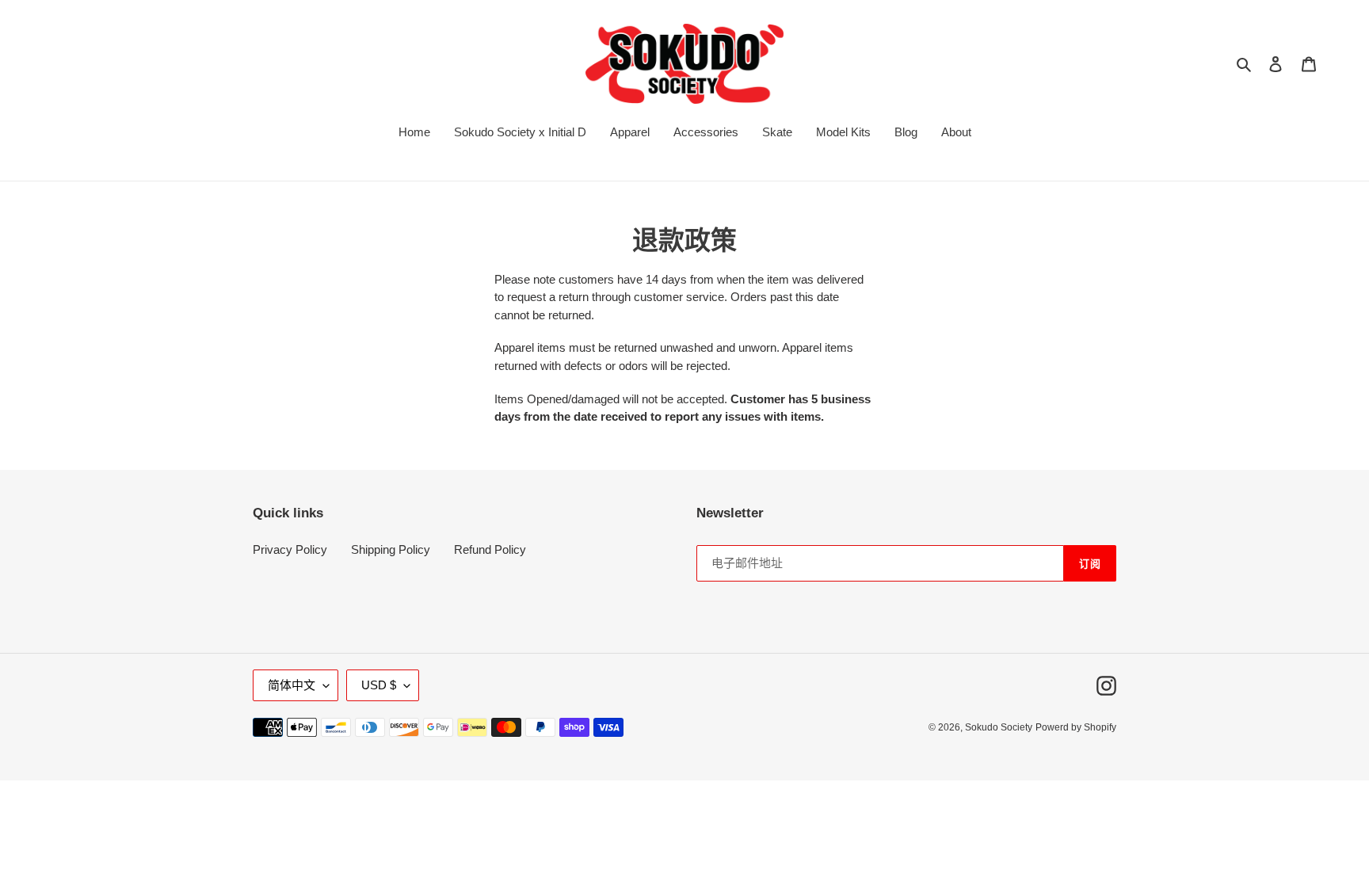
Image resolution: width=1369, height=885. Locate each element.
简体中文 (291, 685)
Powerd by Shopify (1075, 727)
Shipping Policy (390, 549)
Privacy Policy (290, 549)
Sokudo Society (998, 727)
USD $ (378, 685)
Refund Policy (490, 549)
